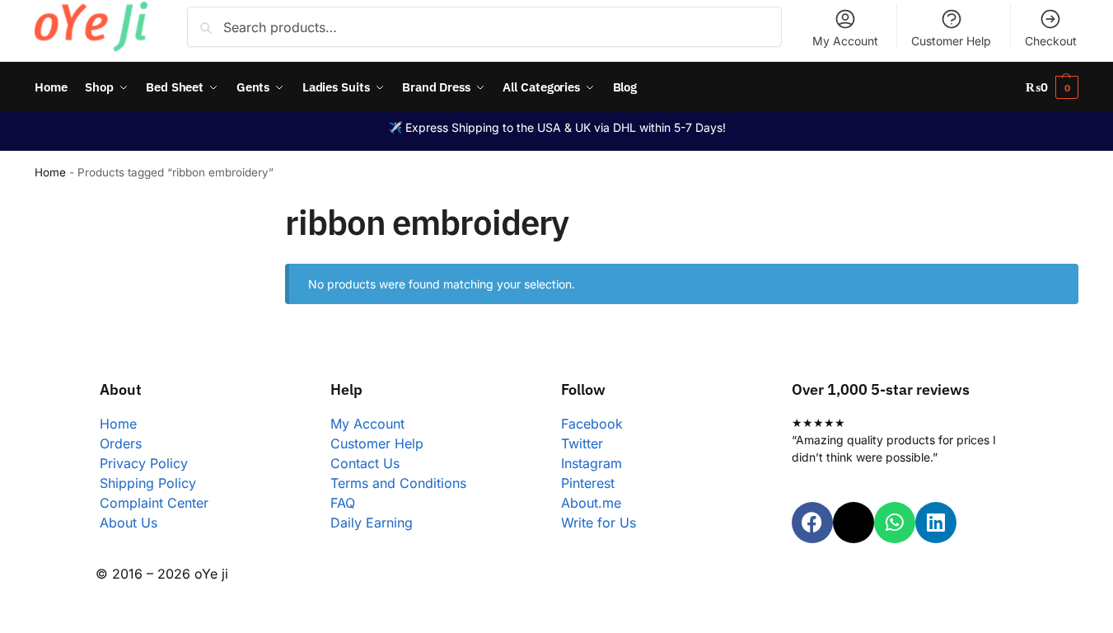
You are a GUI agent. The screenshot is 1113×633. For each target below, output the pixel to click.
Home (50, 172)
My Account (845, 41)
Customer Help (951, 41)
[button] (1052, 87)
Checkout (1051, 41)
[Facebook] (812, 522)
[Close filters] (217, 212)
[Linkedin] (935, 522)
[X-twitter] (853, 522)
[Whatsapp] (894, 522)
